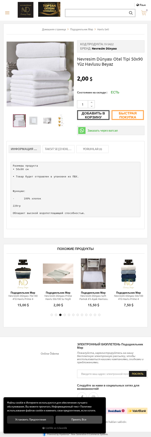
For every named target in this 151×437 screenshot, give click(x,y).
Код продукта (91, 44)
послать (138, 373)
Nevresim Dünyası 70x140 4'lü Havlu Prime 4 (23, 297)
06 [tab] (73, 315)
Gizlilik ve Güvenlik (56, 428)
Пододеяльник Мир (23, 292)
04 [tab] (65, 315)
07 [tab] (77, 315)
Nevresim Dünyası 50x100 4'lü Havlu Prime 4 (128, 297)
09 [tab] (86, 315)
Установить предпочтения (30, 419)
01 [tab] (52, 315)
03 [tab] (60, 315)
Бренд (85, 48)
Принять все (78, 419)
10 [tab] (90, 315)
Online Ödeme (50, 353)
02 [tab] (56, 315)
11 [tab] (95, 315)
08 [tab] (82, 315)
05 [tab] (69, 315)
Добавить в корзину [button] (93, 115)
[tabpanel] (23, 284)
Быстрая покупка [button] (128, 115)
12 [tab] (99, 315)
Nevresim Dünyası (104, 48)
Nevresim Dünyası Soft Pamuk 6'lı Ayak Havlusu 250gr (93, 297)
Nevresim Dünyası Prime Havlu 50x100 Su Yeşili (58, 297)
